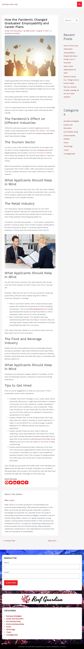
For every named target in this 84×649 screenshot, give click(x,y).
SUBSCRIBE (11, 583)
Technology (68, 146)
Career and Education (13, 31)
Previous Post (8, 541)
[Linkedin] (14, 482)
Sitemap (63, 646)
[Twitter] (10, 482)
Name (6, 563)
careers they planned (44, 133)
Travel (66, 150)
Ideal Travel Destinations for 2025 (70, 69)
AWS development (36, 309)
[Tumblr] (18, 482)
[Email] (22, 482)
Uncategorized (69, 154)
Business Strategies (71, 121)
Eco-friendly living (71, 132)
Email (7, 572)
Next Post (53, 541)
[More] (26, 482)
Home (66, 143)
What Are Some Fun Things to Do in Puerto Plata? (71, 80)
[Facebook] (6, 482)
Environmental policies (15, 624)
